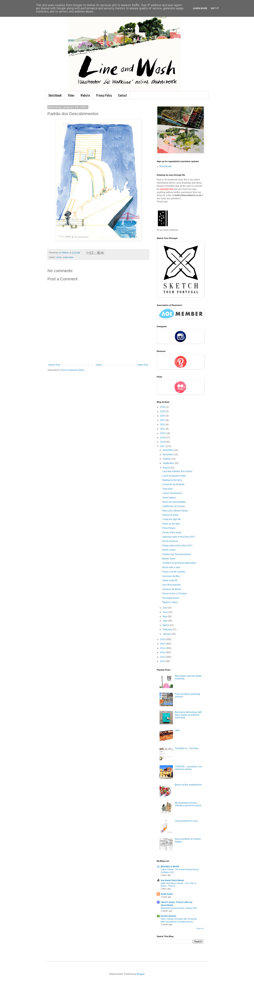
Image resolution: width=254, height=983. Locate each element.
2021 (163, 429)
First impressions (170, 598)
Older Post (142, 365)
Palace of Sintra (170, 515)
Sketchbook (55, 95)
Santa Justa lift (169, 580)
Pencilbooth (166, 166)
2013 (163, 652)
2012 (163, 657)
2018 (163, 442)
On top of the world (171, 532)
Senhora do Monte (171, 589)
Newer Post (54, 365)
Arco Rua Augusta (171, 584)
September (168, 463)
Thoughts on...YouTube (186, 748)
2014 (163, 648)
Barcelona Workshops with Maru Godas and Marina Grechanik (188, 715)
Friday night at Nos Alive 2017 (177, 545)
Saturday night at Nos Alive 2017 (178, 537)
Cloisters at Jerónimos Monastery (179, 563)
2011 (163, 661)
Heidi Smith (167, 894)
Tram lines (167, 489)
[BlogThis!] (92, 253)
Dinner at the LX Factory (174, 593)
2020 (163, 433)
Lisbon (59, 257)
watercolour (68, 257)
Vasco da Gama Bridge (174, 502)
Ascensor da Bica (171, 576)
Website (85, 95)
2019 (163, 437)
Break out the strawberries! (188, 784)
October (167, 459)
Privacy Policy (104, 95)
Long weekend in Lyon (186, 821)
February (167, 629)
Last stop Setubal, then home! (177, 471)
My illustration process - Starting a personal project (188, 804)
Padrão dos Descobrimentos (176, 554)
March (166, 625)
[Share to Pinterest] (102, 253)
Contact (122, 95)
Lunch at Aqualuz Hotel (174, 476)
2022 (163, 424)
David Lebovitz (168, 916)
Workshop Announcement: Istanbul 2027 (179, 908)
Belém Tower (169, 558)
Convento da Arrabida (173, 484)
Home (99, 365)
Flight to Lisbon (170, 602)
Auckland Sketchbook (172, 880)
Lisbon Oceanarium (172, 493)
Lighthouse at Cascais (173, 506)
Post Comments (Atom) (72, 370)
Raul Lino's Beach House (175, 510)
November (168, 454)
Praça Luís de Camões (173, 571)
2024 (163, 415)
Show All (200, 928)
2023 (163, 420)
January (167, 634)
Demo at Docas (170, 541)
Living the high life (171, 519)
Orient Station (169, 497)
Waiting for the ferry (172, 480)
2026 (163, 407)
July (165, 607)
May (165, 616)
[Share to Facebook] (99, 253)
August (166, 467)
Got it (215, 8)
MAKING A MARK (170, 866)
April (165, 620)
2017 (163, 446)
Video (71, 95)
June (165, 612)
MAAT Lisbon (169, 550)
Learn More (200, 8)
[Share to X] (95, 253)
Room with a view (171, 567)
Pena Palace (168, 528)
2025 (163, 411)
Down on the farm (171, 523)
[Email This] (88, 253)
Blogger (140, 974)
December (168, 450)
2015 (163, 643)
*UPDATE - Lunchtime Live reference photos (188, 768)
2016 (163, 639)
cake (177, 730)
